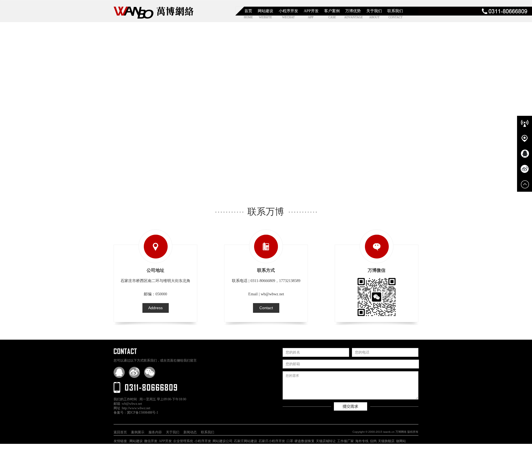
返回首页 (120, 432)
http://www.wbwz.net (136, 408)
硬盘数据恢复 (304, 441)
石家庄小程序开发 (272, 441)
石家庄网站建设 (245, 441)
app (310, 17)
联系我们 (395, 11)
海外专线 (362, 441)
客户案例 (332, 11)
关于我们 (374, 11)
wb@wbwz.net (132, 404)
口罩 (290, 441)
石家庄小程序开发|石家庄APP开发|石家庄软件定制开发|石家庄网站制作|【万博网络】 (154, 11)
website (265, 17)
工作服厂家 (345, 441)
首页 (248, 11)
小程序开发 (288, 11)
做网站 (401, 441)
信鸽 (373, 441)
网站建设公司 (222, 441)
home (248, 17)
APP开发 (311, 11)
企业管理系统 (183, 441)
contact (394, 17)
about (374, 17)
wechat (288, 17)
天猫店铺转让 (326, 441)
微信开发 (150, 441)
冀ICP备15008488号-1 (142, 412)
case (332, 17)
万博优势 (353, 11)
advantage (350, 17)
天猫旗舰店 (386, 441)
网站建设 (265, 11)
